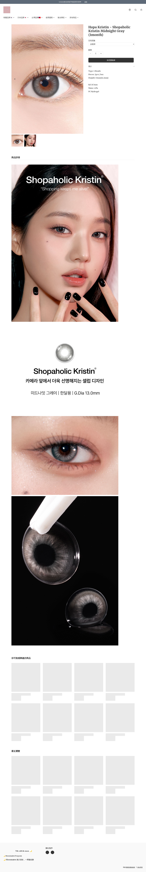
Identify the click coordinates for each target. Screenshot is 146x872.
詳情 (86, 2)
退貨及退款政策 (130, 867)
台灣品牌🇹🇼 (36, 17)
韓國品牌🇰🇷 (7, 17)
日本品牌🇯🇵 (22, 17)
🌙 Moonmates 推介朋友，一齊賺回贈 (18, 860)
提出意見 (140, 867)
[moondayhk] (6, 9)
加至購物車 (111, 60)
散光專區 (61, 17)
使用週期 (49, 17)
